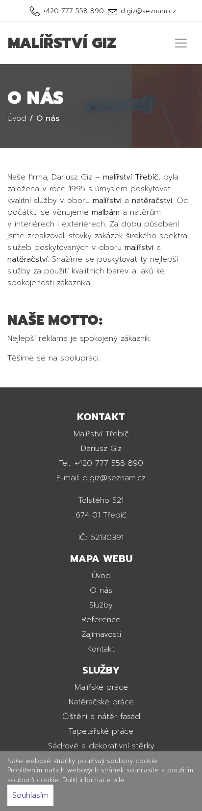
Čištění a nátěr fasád (101, 716)
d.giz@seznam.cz (148, 11)
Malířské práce (101, 687)
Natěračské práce (101, 702)
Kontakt (101, 649)
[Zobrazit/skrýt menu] (181, 43)
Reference (101, 620)
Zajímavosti (101, 634)
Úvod (101, 576)
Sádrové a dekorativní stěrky (101, 746)
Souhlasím (30, 795)
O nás (101, 590)
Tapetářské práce (101, 731)
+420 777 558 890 (73, 11)
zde (119, 780)
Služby (101, 605)
